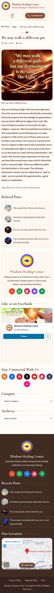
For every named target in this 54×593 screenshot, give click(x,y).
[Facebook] (12, 377)
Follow (24, 336)
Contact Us (37, 15)
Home (6, 26)
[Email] (5, 377)
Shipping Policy (31, 580)
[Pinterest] (19, 377)
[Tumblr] (49, 377)
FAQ (43, 580)
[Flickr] (27, 384)
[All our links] (42, 291)
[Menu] (12, 15)
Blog (14, 27)
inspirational (34, 187)
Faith (26, 187)
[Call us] (12, 291)
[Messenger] (35, 291)
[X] (27, 377)
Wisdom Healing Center (26, 325)
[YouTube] (35, 377)
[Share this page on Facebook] (48, 336)
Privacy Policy (15, 580)
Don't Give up (17, 187)
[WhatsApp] (19, 291)
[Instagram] (27, 291)
